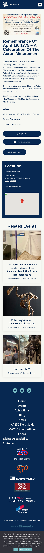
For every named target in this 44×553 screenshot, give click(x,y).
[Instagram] (22, 390)
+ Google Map (10, 181)
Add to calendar (14, 152)
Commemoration (9, 124)
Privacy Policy (25, 549)
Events (22, 405)
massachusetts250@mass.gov (27, 520)
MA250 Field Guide (22, 424)
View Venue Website (13, 186)
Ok (16, 549)
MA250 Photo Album (22, 429)
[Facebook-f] (15, 390)
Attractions (22, 410)
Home (22, 401)
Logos (22, 434)
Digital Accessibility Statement (15, 441)
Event (19, 124)
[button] (40, 4)
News (22, 419)
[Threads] (29, 390)
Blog (22, 415)
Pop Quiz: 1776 (22, 369)
